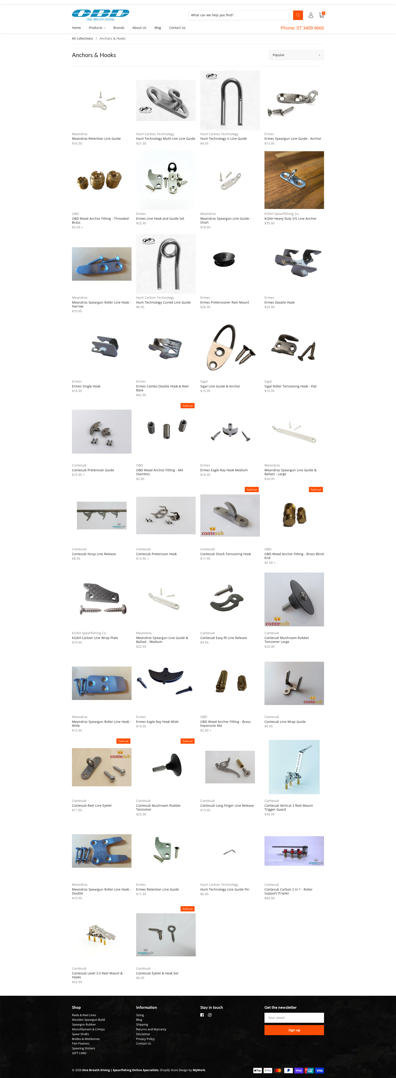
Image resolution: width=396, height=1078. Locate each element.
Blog (157, 27)
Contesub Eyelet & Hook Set (157, 973)
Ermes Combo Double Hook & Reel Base (162, 388)
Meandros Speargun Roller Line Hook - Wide (101, 723)
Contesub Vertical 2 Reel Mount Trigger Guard (288, 807)
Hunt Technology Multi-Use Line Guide (165, 138)
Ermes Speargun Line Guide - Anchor (292, 138)
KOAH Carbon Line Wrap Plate (95, 638)
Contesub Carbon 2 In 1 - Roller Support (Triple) (288, 891)
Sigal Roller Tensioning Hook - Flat (290, 386)
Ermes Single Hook (86, 386)
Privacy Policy (145, 1039)
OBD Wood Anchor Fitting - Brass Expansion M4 (225, 723)
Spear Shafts (80, 1034)
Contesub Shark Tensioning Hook (225, 554)
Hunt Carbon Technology (155, 134)
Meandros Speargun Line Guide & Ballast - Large (290, 472)
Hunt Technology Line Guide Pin (224, 889)
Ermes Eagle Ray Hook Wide (157, 721)
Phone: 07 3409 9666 (302, 28)
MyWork (199, 1070)
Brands (118, 27)
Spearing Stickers (83, 1048)
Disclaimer (143, 1034)
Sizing (140, 1015)
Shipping (142, 1024)
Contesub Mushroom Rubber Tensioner (158, 807)
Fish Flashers (80, 1043)
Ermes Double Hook (279, 302)
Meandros (80, 134)
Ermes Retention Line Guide (157, 889)
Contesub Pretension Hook (156, 554)
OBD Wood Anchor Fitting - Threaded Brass (100, 220)
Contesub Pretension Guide (93, 470)
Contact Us (177, 27)
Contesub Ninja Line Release (94, 554)
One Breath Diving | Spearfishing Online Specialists (120, 1070)
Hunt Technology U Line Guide (223, 138)
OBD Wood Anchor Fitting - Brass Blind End (294, 556)
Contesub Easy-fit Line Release (223, 638)
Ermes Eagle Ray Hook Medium (224, 470)
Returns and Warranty (151, 1029)
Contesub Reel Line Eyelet (92, 805)
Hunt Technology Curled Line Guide (163, 302)
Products (96, 27)
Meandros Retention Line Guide (96, 138)
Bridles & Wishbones (86, 1039)
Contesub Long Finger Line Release (227, 805)
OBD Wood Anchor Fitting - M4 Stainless (159, 472)
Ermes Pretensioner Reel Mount (224, 302)
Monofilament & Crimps (88, 1029)
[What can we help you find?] (245, 15)
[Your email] (294, 1018)
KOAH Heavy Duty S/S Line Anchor (290, 218)
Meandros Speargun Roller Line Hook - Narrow (101, 304)
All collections (82, 38)
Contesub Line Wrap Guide (285, 721)
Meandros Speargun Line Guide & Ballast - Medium (162, 640)
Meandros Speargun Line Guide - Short (225, 220)
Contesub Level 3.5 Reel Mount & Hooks (97, 975)
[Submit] (298, 15)
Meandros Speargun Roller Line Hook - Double (101, 891)
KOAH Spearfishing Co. (281, 213)
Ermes (269, 134)
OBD (75, 213)
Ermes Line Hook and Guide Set (160, 218)
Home (76, 27)
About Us (139, 27)
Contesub (79, 465)
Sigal (204, 381)
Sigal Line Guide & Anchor (220, 386)
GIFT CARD (79, 1053)
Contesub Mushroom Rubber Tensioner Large (286, 640)
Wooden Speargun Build (88, 1020)
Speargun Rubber (84, 1024)
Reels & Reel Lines (84, 1015)
